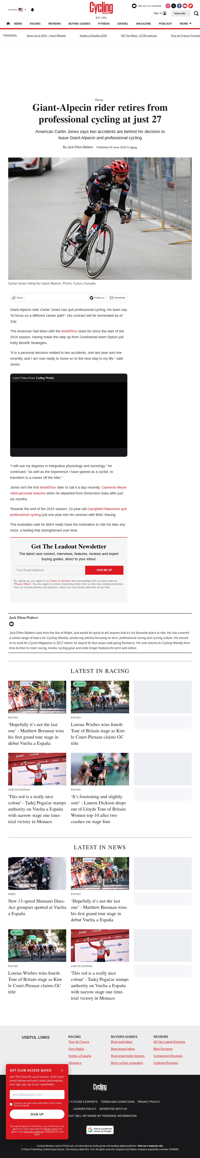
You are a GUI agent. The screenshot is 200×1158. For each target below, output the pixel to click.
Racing (35, 23)
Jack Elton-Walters (80, 147)
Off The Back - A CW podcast (139, 35)
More (184, 23)
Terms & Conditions (34, 1131)
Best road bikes (121, 1042)
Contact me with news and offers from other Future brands (38, 1104)
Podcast (165, 23)
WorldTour (70, 331)
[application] (68, 415)
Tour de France (78, 1042)
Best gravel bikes (123, 1049)
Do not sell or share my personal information (100, 1115)
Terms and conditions (118, 1101)
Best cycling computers (127, 1063)
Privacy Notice (22, 584)
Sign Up (37, 1114)
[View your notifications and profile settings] (32, 10)
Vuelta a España (79, 1056)
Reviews (54, 23)
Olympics (74, 1063)
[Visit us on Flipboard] (190, 6)
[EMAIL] (12, 623)
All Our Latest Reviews (169, 1042)
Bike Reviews (163, 1049)
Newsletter (120, 297)
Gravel (123, 23)
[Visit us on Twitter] (173, 6)
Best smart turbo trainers (128, 1056)
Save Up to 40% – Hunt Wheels (46, 35)
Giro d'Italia (76, 1049)
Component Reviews (168, 1056)
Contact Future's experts (77, 1101)
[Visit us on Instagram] (168, 6)
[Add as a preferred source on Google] (100, 1130)
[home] (8, 23)
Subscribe (179, 13)
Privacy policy (149, 1101)
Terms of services (60, 580)
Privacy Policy (51, 1128)
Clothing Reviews (166, 1063)
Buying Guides (79, 23)
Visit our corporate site (150, 1146)
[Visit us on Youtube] (185, 6)
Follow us (99, 297)
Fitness (104, 23)
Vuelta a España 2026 (93, 35)
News (18, 23)
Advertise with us (113, 1108)
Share (20, 297)
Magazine (143, 23)
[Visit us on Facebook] (179, 6)
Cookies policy (84, 1108)
